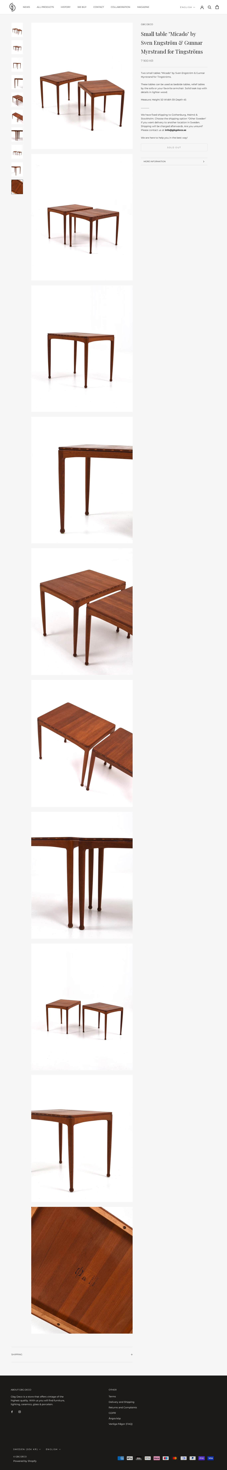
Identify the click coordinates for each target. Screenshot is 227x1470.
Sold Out (174, 147)
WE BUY (81, 7)
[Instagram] (19, 1411)
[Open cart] (217, 7)
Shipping (16, 1354)
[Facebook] (12, 1411)
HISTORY (65, 7)
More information (155, 161)
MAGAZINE (143, 7)
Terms (112, 1396)
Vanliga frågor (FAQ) (121, 1423)
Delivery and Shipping (121, 1401)
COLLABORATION (120, 7)
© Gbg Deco (20, 1456)
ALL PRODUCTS (45, 7)
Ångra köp (115, 1418)
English (186, 7)
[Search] (209, 7)
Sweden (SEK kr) (25, 1449)
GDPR (112, 1412)
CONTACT (98, 7)
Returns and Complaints (123, 1407)
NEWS (26, 7)
